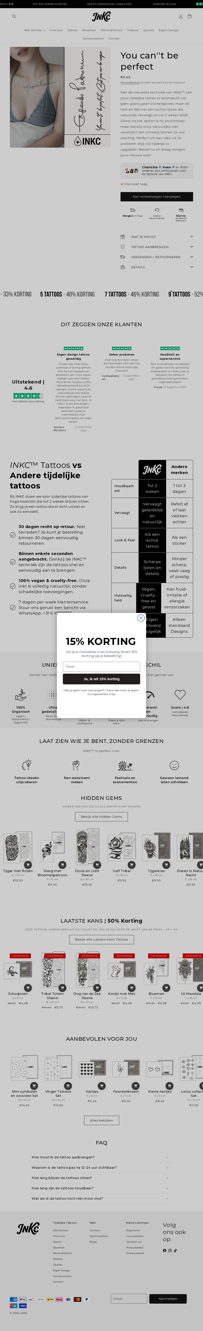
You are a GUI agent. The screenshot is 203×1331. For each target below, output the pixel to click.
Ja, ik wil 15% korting (102, 679)
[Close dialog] (141, 618)
